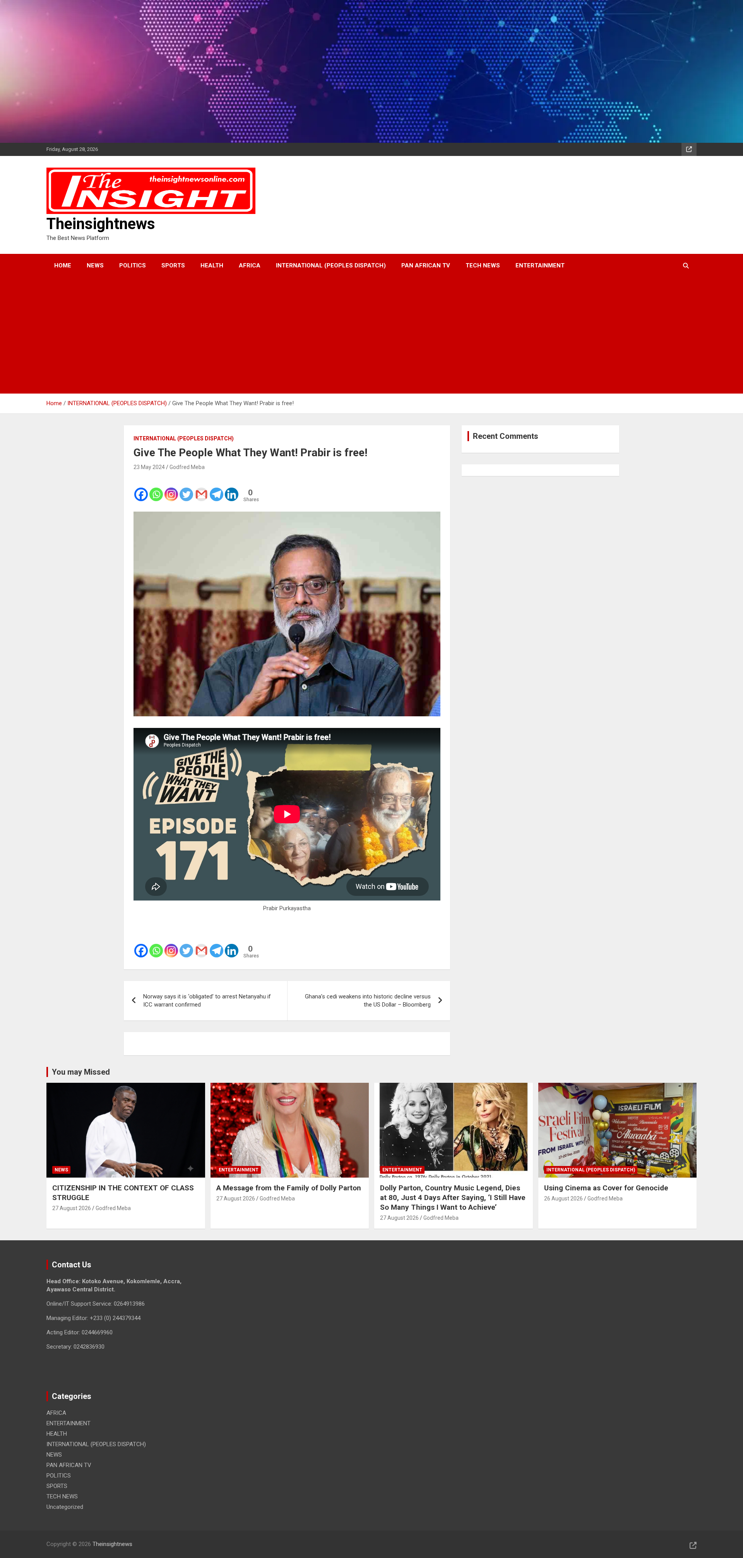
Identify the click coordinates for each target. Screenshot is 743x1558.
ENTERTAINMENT (540, 265)
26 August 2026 (563, 1198)
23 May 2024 (149, 467)
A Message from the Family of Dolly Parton (288, 1187)
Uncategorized (64, 1506)
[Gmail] (201, 489)
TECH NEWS (483, 265)
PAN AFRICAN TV (425, 265)
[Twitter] (186, 489)
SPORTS (173, 265)
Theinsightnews (100, 224)
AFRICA (249, 265)
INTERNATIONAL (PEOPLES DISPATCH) (331, 265)
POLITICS (132, 265)
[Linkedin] (231, 489)
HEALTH (211, 265)
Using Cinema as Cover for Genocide (606, 1187)
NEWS (95, 265)
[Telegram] (216, 489)
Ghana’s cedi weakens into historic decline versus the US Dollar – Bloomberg (368, 1000)
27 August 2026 (71, 1208)
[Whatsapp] (156, 489)
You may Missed (81, 1072)
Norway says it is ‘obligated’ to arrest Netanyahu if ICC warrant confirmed (207, 1000)
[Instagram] (171, 489)
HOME (62, 265)
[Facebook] (141, 489)
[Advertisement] (361, 335)
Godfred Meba (187, 467)
